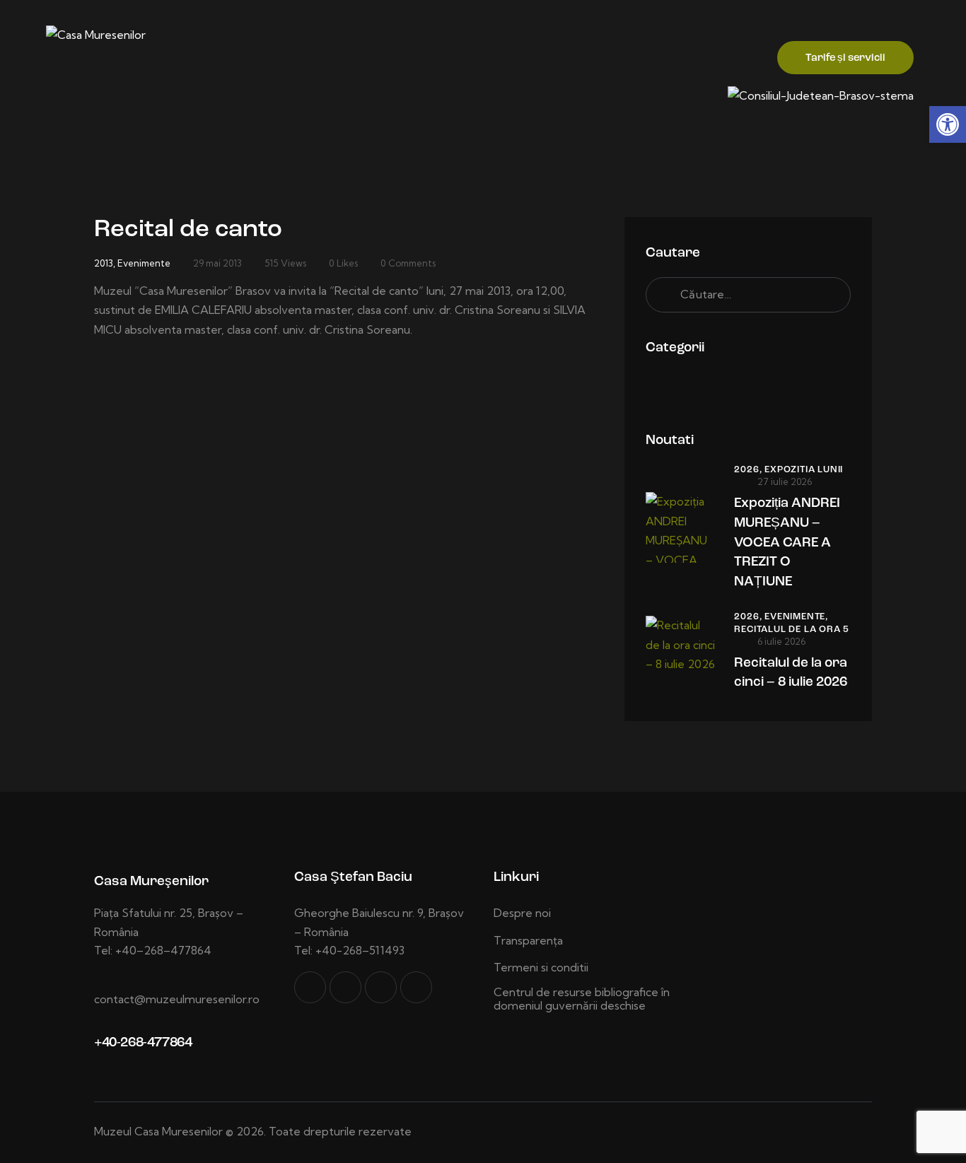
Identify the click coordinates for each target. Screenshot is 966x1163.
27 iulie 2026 (784, 481)
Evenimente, (796, 616)
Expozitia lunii (803, 469)
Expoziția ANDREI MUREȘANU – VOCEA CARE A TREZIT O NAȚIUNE (787, 542)
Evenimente (143, 263)
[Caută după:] (748, 294)
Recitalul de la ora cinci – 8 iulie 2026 (790, 673)
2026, (749, 469)
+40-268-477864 (143, 1043)
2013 (103, 263)
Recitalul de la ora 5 (791, 629)
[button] (947, 124)
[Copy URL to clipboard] (416, 987)
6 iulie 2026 (781, 641)
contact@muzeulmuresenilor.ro (177, 999)
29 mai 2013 (217, 263)
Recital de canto (188, 230)
